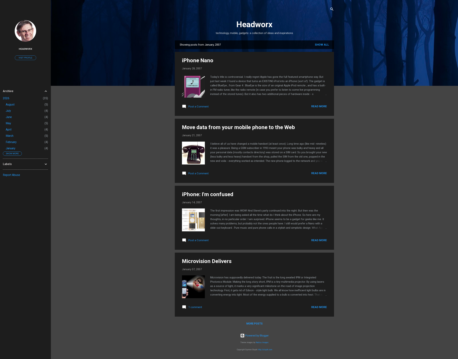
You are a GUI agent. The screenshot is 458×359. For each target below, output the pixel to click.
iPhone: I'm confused (207, 194)
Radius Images (262, 342)
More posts (254, 323)
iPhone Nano (197, 60)
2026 (6, 98)
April (8, 129)
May (8, 123)
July (8, 110)
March (9, 135)
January (10, 148)
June (9, 117)
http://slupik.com (265, 349)
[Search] (332, 9)
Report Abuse (11, 175)
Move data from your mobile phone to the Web (238, 127)
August (10, 104)
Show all (322, 44)
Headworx (254, 24)
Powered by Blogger (257, 335)
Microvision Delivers (207, 261)
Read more (319, 106)
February (11, 142)
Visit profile (25, 57)
